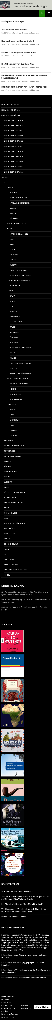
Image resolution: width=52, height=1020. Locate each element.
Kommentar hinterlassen (31, 33)
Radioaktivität (10, 534)
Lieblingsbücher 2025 (11, 110)
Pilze (6, 518)
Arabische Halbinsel (19, 234)
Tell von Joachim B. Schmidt (14, 30)
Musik (6, 508)
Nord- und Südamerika (17, 379)
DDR (11, 306)
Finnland (14, 311)
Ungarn (13, 368)
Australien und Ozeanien (18, 280)
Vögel (7, 575)
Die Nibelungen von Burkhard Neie (17, 64)
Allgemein (8, 441)
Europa (10, 291)
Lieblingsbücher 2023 (13, 136)
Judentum (8, 482)
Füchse (7, 466)
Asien (9, 229)
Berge (12, 410)
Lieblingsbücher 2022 (13, 141)
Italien (13, 327)
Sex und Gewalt (11, 544)
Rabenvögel (9, 528)
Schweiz (13, 353)
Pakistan (13, 265)
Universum (15, 420)
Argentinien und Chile (20, 384)
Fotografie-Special (13, 456)
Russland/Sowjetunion (20, 275)
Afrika (10, 187)
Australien (15, 286)
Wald (12, 425)
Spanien (13, 358)
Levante (13, 260)
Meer (12, 415)
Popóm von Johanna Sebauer (13, 917)
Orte (6, 182)
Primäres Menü (48, 13)
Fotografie (9, 451)
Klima (6, 487)
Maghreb (14, 208)
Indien (12, 239)
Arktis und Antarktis (16, 224)
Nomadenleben (11, 513)
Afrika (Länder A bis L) (19, 198)
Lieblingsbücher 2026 (11, 105)
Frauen (7, 461)
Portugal (14, 342)
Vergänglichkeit (11, 565)
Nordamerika (16, 399)
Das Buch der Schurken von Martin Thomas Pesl (24, 87)
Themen (4, 177)
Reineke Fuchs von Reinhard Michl (17, 41)
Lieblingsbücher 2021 (13, 146)
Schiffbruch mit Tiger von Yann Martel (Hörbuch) (22, 904)
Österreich (15, 337)
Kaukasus (14, 255)
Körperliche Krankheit (14, 492)
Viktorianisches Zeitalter (15, 570)
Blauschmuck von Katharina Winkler (30, 978)
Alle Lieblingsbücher (10, 115)
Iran (12, 244)
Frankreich (15, 317)
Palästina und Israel (19, 270)
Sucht (7, 549)
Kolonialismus (10, 497)
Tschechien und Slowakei (21, 363)
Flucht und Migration (14, 446)
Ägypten (13, 193)
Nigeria (13, 213)
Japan (12, 249)
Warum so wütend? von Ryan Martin (17, 892)
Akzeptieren (42, 1007)
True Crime (9, 559)
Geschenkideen (11, 472)
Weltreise (14, 430)
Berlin (12, 301)
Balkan (13, 296)
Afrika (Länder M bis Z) (20, 203)
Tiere (6, 554)
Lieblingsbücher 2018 (13, 162)
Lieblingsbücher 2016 (13, 172)
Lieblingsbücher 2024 (13, 131)
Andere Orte (12, 404)
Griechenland (16, 322)
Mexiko (13, 389)
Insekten (8, 477)
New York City (16, 394)
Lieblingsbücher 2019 (13, 156)
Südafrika (14, 218)
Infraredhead (16, 33)
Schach (7, 539)
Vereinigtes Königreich (20, 373)
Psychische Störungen (14, 523)
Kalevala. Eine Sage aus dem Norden (18, 53)
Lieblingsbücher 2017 (13, 167)
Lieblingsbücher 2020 (13, 151)
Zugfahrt (14, 435)
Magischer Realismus (13, 503)
